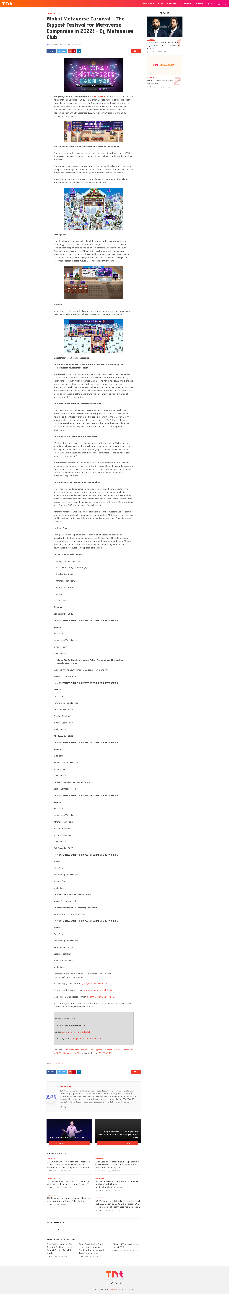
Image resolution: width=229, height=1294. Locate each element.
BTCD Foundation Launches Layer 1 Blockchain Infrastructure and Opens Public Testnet (69, 1199)
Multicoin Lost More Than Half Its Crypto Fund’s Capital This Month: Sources (163, 45)
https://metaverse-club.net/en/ (87, 1038)
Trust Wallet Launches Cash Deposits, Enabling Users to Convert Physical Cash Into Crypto (60, 1249)
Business (171, 4)
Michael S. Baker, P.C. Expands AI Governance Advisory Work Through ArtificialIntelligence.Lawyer (116, 1184)
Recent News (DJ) (53, 13)
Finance (199, 4)
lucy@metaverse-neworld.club (75, 1031)
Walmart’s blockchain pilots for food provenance (164, 82)
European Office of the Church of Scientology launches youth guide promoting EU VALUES (68, 1183)
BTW (50, 1256)
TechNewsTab (113, 1289)
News (160, 4)
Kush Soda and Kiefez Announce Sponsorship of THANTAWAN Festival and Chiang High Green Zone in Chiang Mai (117, 1164)
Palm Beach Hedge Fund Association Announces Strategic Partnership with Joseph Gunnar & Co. (92, 1249)
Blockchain (148, 4)
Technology (186, 4)
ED (82, 1256)
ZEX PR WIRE (58, 44)
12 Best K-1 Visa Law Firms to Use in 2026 (125, 1246)
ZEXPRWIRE (99, 96)
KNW (50, 1171)
